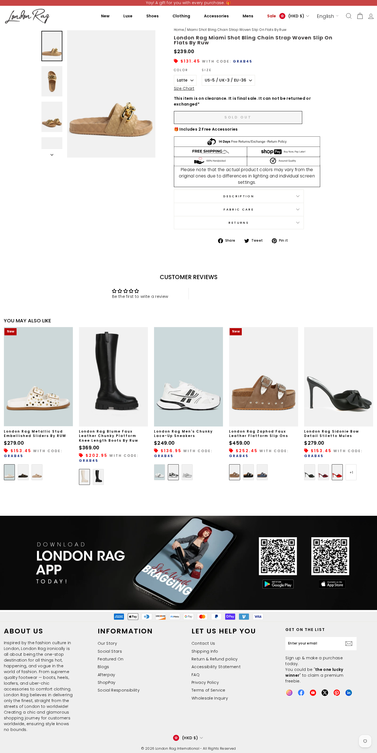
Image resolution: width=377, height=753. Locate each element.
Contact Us (203, 643)
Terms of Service (208, 690)
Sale (271, 16)
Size (207, 70)
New (105, 16)
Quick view (38, 420)
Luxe (127, 16)
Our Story (107, 643)
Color (181, 70)
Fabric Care (239, 209)
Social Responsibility (119, 690)
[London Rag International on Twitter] (325, 693)
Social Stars (110, 651)
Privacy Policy (205, 682)
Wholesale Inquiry (210, 698)
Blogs (103, 667)
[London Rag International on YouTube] (313, 693)
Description (238, 196)
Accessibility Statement (216, 667)
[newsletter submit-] (350, 643)
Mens (248, 16)
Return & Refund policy (215, 659)
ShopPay (106, 682)
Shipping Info (205, 651)
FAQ (196, 675)
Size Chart (184, 88)
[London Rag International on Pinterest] (337, 693)
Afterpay (106, 675)
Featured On (111, 659)
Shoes (152, 16)
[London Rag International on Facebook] (301, 693)
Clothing (181, 16)
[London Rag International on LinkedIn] (348, 693)
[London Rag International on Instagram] (289, 693)
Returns (239, 222)
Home (179, 30)
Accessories (216, 16)
